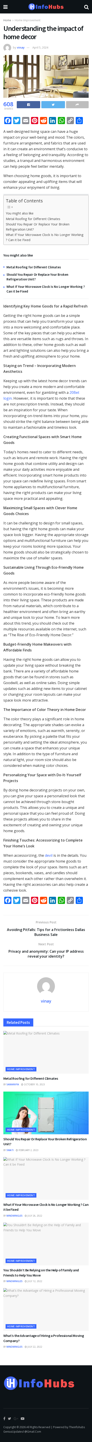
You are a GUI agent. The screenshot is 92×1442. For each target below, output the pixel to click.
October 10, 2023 (34, 1084)
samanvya (12, 1084)
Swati (10, 1150)
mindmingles (14, 1215)
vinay (21, 47)
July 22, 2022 (34, 1346)
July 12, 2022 (34, 1281)
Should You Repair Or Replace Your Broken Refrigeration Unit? (37, 226)
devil (48, 855)
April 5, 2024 (40, 47)
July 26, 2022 (34, 1215)
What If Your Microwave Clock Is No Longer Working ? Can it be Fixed (45, 237)
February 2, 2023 (28, 1150)
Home (7, 20)
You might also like (19, 213)
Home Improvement (27, 20)
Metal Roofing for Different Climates (33, 219)
